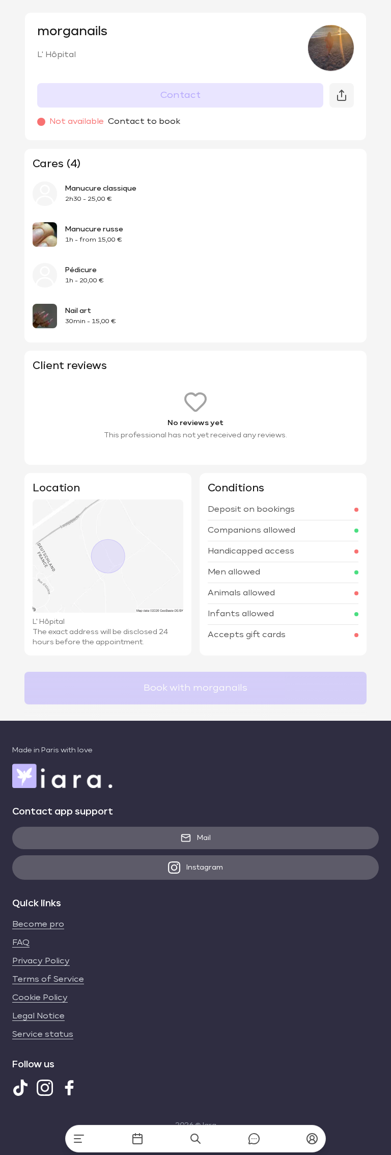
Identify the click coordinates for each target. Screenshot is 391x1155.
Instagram (204, 867)
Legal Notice (38, 1016)
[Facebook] (69, 1088)
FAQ (21, 943)
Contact (180, 95)
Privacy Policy (41, 961)
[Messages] (254, 1138)
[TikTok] (20, 1088)
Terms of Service (48, 980)
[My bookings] (137, 1138)
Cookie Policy (40, 998)
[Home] (79, 1138)
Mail (204, 838)
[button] (312, 1138)
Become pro (38, 925)
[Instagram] (45, 1088)
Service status (42, 1035)
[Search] (195, 1138)
